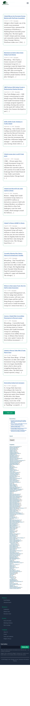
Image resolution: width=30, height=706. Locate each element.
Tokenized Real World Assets (16, 581)
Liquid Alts (12, 514)
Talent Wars (12, 574)
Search (12, 440)
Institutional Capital (14, 511)
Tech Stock (12, 576)
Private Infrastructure (14, 545)
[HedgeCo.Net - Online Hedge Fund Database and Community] (5, 3)
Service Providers (7, 620)
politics (11, 532)
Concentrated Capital (14, 474)
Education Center (7, 613)
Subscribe (25, 646)
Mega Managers (13, 523)
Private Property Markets (15, 547)
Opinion (11, 529)
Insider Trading (13, 510)
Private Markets (13, 546)
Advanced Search (7, 602)
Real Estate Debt (13, 556)
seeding (11, 560)
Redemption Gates (13, 557)
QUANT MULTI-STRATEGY (16, 553)
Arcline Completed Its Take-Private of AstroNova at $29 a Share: (17, 426)
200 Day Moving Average (15, 446)
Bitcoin (11, 466)
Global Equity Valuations (15, 489)
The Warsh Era (13, 579)
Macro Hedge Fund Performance (16, 521)
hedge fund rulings (13, 501)
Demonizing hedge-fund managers (14, 383)
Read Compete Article (14, 555)
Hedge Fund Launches (14, 498)
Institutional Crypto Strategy (16, 512)
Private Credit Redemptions (15, 540)
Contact (5, 634)
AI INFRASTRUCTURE (15, 453)
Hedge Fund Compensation (15, 495)
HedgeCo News (13, 508)
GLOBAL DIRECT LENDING (16, 488)
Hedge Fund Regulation (15, 500)
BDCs (11, 465)
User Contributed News (14, 584)
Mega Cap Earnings (14, 522)
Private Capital (13, 536)
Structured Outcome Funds (15, 571)
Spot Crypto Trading (14, 564)
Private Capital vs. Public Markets (17, 537)
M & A (11, 518)
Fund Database (7, 600)
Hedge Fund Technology (15, 504)
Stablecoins (12, 566)
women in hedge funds (14, 588)
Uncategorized (13, 583)
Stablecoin (12, 565)
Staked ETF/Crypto (14, 567)
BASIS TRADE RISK (14, 464)
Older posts (9, 412)
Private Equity (13, 542)
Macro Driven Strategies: (15, 520)
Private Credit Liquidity (15, 539)
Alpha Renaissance (13, 456)
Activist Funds (13, 448)
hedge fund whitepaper (14, 505)
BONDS (11, 468)
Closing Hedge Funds (14, 472)
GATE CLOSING (13, 485)
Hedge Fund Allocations (15, 493)
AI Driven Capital (13, 452)
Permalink (16, 21)
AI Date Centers (13, 451)
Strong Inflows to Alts (14, 570)
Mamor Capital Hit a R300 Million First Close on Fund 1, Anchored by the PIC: (19, 424)
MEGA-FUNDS (13, 525)
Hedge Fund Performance (15, 499)
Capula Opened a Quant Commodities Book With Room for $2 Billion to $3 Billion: (18, 430)
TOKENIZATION (13, 580)
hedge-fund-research (14, 506)
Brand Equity (12, 469)
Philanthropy (12, 531)
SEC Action (12, 559)
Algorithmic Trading (14, 455)
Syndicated (12, 573)
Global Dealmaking (14, 487)
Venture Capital (14, 543)
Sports (11, 563)
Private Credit (12, 538)
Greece (11, 492)
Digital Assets (12, 477)
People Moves (12, 530)
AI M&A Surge (13, 454)
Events (11, 483)
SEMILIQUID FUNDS (14, 561)
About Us (6, 631)
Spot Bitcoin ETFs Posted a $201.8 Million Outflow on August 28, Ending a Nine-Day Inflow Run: (18, 421)
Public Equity (12, 549)
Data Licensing (7, 625)
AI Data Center (13, 450)
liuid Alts (11, 515)
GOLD (11, 491)
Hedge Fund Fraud (13, 497)
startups (11, 568)
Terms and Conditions (8, 636)
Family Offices (13, 484)
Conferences (6, 609)
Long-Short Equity (13, 517)
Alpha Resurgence (13, 457)
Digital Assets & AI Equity (15, 478)
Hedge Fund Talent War (14, 503)
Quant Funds (12, 551)
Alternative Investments (14, 461)
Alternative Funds (13, 459)
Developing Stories (14, 476)
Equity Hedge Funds (14, 480)
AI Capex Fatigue (13, 449)
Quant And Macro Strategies (15, 550)
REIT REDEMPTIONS (14, 558)
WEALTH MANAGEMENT (15, 587)
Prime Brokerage (13, 535)
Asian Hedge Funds (14, 463)
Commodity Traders (14, 473)
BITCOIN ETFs (13, 467)
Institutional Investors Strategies (16, 513)
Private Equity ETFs (14, 544)
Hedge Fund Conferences (15, 496)
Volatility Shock (13, 586)
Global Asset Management (15, 486)
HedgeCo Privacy (7, 638)
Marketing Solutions (8, 622)
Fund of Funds (13, 484)
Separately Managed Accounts (16, 562)
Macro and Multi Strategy (15, 519)
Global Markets (13, 490)
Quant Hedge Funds (14, 552)
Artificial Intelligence (14, 462)
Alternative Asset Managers (15, 458)
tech (10, 575)
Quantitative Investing (14, 554)
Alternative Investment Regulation (17, 460)
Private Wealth (13, 548)
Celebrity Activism (13, 470)
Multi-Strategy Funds (14, 526)
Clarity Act (12, 471)
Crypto (12, 578)
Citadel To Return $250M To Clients (14, 223)
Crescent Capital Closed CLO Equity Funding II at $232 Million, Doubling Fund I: (19, 428)
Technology (12, 577)
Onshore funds (13, 528)
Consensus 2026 (13, 475)
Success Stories (13, 572)
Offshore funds (13, 527)
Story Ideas (12, 569)
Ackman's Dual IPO (14, 447)
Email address (4, 643)
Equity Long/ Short (14, 481)
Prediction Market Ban (14, 533)
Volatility (11, 585)
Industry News (7, 611)
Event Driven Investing (14, 482)
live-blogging (12, 516)
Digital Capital (13, 479)
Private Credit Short (14, 541)
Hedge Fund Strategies (14, 502)
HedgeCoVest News (14, 509)
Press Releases (12, 534)
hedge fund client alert (14, 494)
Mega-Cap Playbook (14, 524)
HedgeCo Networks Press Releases (17, 507)
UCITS (11, 582)
